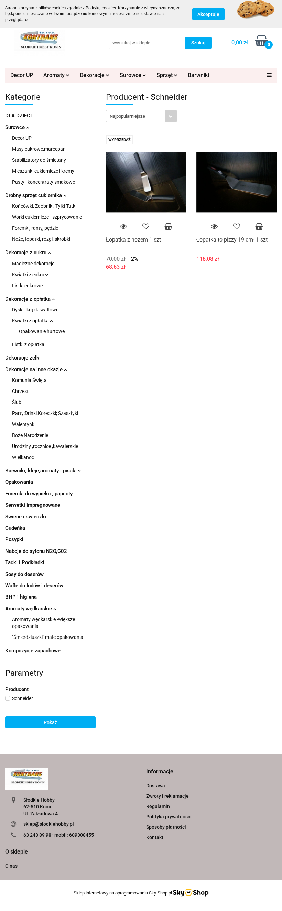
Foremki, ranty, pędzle (35, 228)
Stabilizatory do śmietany (39, 160)
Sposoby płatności (166, 827)
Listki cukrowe (27, 285)
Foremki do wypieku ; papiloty (39, 494)
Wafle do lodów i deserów (34, 585)
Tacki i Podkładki (24, 562)
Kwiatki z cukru (28, 274)
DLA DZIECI (18, 115)
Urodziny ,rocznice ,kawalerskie (45, 446)
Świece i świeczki (25, 517)
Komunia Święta (29, 380)
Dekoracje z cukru (26, 252)
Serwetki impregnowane (32, 505)
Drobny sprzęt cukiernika (34, 195)
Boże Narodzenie (30, 435)
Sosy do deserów (24, 574)
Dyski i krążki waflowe (35, 309)
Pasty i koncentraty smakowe (43, 182)
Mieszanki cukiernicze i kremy (43, 171)
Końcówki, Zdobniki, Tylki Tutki (44, 206)
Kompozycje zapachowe (33, 650)
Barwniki (198, 75)
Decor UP (21, 75)
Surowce (15, 127)
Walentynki (23, 424)
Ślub (16, 402)
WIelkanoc (23, 457)
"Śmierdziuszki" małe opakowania (47, 637)
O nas (11, 866)
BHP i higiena (21, 597)
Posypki (14, 539)
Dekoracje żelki (23, 358)
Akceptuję (208, 14)
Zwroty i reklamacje (167, 796)
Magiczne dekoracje (33, 263)
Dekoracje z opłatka (28, 299)
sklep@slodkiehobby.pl (48, 824)
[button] (159, 772)
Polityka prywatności (169, 816)
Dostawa (155, 786)
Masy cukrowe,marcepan (39, 149)
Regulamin (158, 806)
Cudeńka (15, 528)
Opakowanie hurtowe (42, 331)
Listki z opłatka (28, 344)
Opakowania (19, 482)
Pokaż (50, 722)
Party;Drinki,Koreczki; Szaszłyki (45, 413)
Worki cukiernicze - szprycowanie (47, 217)
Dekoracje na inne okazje (34, 369)
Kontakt (154, 837)
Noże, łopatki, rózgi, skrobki (41, 239)
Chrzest (20, 391)
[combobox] (141, 116)
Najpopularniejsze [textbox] (127, 116)
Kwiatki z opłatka (31, 320)
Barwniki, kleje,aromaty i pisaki (41, 471)
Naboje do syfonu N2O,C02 (36, 551)
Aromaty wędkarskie (29, 608)
